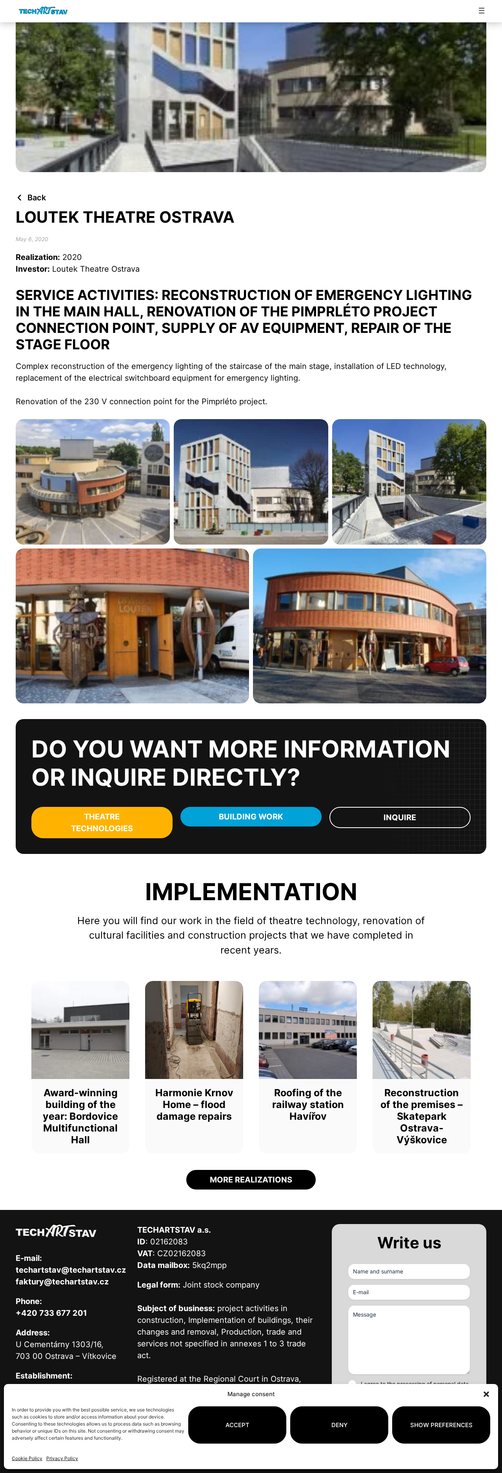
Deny (339, 1425)
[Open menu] (481, 10)
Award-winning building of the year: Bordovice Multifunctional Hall (80, 1116)
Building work (251, 816)
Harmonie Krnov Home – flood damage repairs (194, 1104)
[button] (486, 1394)
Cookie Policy (27, 1458)
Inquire (400, 817)
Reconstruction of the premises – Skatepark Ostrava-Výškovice (421, 1116)
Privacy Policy (62, 1458)
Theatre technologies (102, 822)
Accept (237, 1425)
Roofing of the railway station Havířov (308, 1104)
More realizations (251, 1179)
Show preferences (441, 1425)
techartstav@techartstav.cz (71, 1270)
